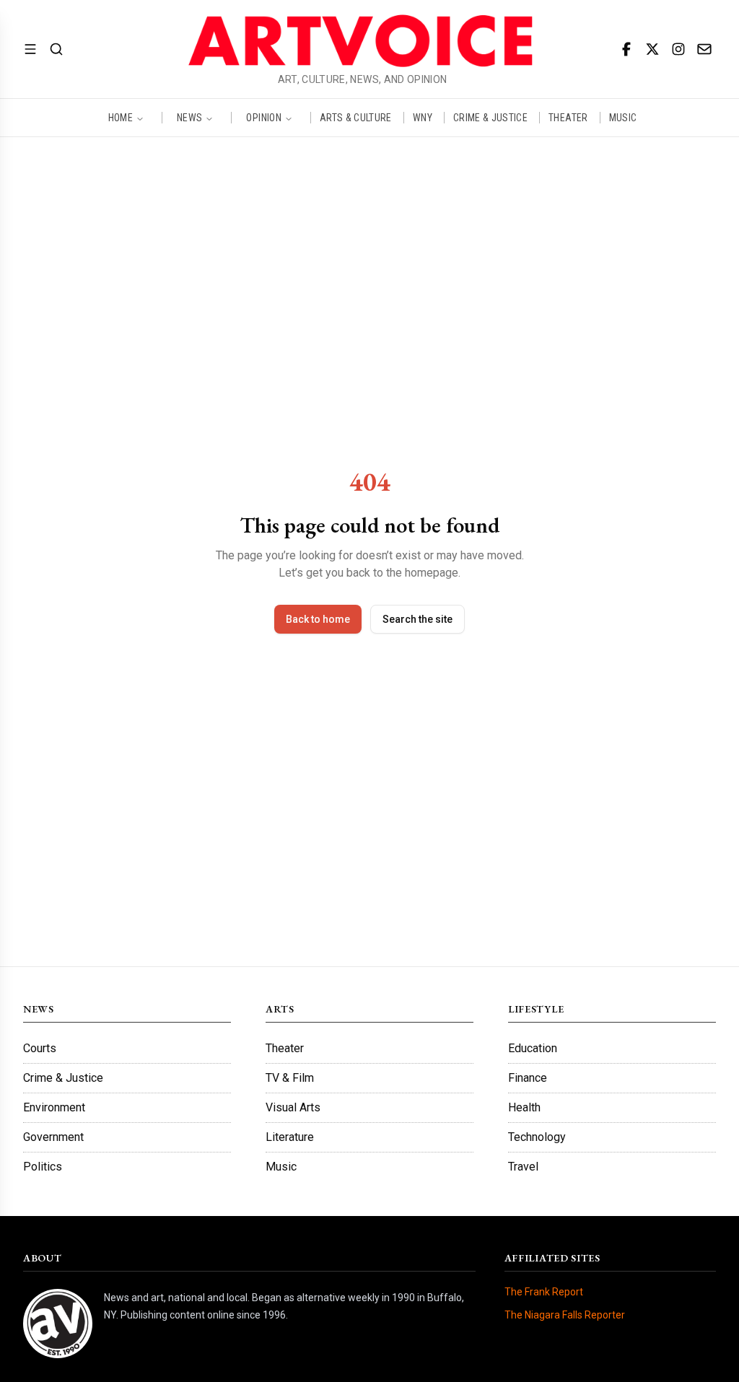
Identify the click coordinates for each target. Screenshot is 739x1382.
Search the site (417, 619)
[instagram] (678, 49)
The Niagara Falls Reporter (564, 1315)
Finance (527, 1078)
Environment (54, 1107)
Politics (42, 1166)
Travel (523, 1166)
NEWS (189, 117)
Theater (285, 1048)
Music (281, 1166)
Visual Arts (293, 1107)
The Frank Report (543, 1292)
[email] (704, 49)
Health (524, 1107)
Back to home (318, 619)
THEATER (567, 117)
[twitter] (652, 49)
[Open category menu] (30, 49)
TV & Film (290, 1078)
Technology (537, 1137)
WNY (422, 117)
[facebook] (626, 49)
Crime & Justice (63, 1078)
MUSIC (623, 117)
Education (532, 1048)
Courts (39, 1048)
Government (53, 1137)
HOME (120, 117)
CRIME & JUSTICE (490, 117)
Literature (290, 1137)
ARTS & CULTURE (356, 117)
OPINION (263, 117)
